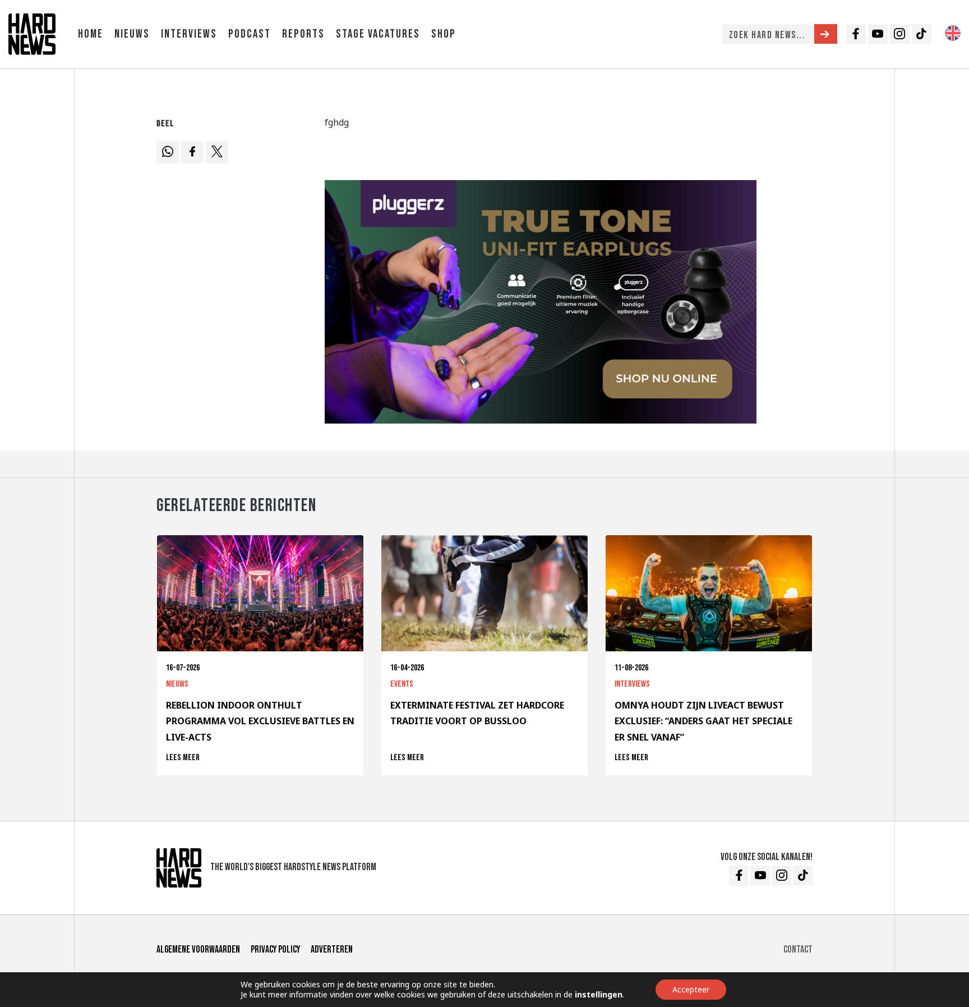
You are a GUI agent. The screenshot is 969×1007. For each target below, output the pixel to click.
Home (90, 34)
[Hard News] (32, 33)
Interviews (189, 34)
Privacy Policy (275, 949)
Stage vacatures (378, 34)
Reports (303, 34)
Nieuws (132, 34)
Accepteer (690, 989)
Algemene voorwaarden (198, 949)
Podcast (249, 34)
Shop (443, 34)
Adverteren (332, 949)
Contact (798, 949)
